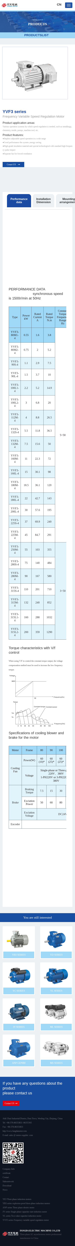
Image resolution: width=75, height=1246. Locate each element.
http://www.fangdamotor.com (15, 1131)
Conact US (12, 164)
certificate (6, 1173)
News (5, 1190)
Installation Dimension (43, 201)
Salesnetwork (8, 1181)
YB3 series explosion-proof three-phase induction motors (26, 1203)
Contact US (10, 1103)
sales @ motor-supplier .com (21, 1135)
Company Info (9, 1169)
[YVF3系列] (35, 73)
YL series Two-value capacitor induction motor (22, 1216)
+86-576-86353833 (14, 1122)
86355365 (27, 1122)
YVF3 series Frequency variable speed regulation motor (26, 1220)
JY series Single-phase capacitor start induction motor (25, 1212)
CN (59, 4)
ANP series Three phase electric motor (18, 1207)
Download (7, 1185)
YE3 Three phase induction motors (17, 1199)
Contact (6, 1177)
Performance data (19, 201)
